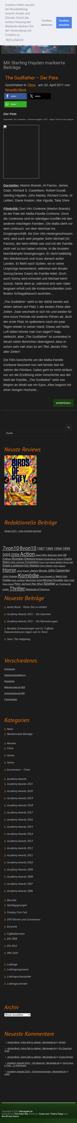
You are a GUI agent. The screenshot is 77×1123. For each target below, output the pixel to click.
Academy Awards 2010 (20, 862)
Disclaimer (9, 681)
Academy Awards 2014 (20, 834)
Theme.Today (56, 1114)
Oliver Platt (69, 580)
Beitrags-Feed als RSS (14, 687)
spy (57, 584)
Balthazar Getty (55, 555)
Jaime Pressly (23, 571)
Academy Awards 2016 (20, 820)
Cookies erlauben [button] (64, 22)
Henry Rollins (46, 566)
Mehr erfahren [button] (14, 39)
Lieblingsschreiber (17, 984)
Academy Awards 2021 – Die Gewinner (29, 614)
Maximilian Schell (34, 580)
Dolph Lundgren (13, 565)
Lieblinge (12, 964)
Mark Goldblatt (18, 580)
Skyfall (62, 1042)
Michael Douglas (53, 580)
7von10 (11, 548)
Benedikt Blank (15, 90)
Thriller (17, 589)
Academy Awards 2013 (20, 841)
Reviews (11, 743)
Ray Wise (37, 583)
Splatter (49, 584)
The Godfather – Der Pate (31, 77)
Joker (7, 1074)
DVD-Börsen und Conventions (23, 919)
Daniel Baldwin (56, 562)
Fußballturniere (16, 934)
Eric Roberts (31, 565)
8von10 (28, 548)
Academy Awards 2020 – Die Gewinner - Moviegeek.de (33, 1063)
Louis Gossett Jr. (47, 576)
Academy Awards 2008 (20, 877)
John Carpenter (59, 570)
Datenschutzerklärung (15, 675)
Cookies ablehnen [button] (46, 22)
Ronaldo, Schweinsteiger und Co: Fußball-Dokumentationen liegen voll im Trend (29, 630)
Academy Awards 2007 (20, 884)
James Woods (38, 570)
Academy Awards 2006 (20, 891)
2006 (15, 554)
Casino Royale (66, 1057)
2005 (6, 555)
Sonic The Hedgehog (18, 639)
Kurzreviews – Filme (18, 770)
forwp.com (44, 1114)
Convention (32, 562)
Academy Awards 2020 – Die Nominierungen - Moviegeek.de (36, 1071)
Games (11, 755)
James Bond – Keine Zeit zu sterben (27, 607)
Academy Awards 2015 (20, 827)
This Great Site (21, 1114)
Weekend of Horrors (37, 589)
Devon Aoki (68, 562)
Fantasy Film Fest (17, 912)
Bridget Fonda (43, 559)
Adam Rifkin (41, 555)
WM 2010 (12, 953)
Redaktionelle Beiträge (19, 734)
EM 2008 (12, 939)
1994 (58, 549)
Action (27, 554)
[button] (15, 96)
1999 (66, 549)
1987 (41, 549)
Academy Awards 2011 (20, 855)
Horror (9, 570)
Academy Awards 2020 (20, 791)
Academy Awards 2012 (20, 848)
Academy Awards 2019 (20, 798)
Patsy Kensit (8, 584)
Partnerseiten (10, 699)
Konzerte (12, 927)
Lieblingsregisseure (17, 969)
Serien (10, 763)
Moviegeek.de (25, 1111)
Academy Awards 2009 (20, 870)
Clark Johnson (17, 562)
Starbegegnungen (17, 905)
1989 (49, 549)
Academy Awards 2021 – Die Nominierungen (32, 621)
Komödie (28, 576)
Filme (10, 748)
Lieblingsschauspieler (19, 977)
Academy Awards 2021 (20, 784)
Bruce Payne (56, 559)
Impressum (9, 669)
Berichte (11, 900)
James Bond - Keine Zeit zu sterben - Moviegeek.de (31, 1042)
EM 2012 (12, 946)
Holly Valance (59, 566)
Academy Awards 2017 (20, 812)
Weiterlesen (42, 45)
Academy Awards (16, 779)
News (10, 729)
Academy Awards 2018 (20, 805)
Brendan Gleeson (23, 559)
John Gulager (10, 576)
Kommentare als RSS (14, 693)
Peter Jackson (23, 583)
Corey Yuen (44, 562)
